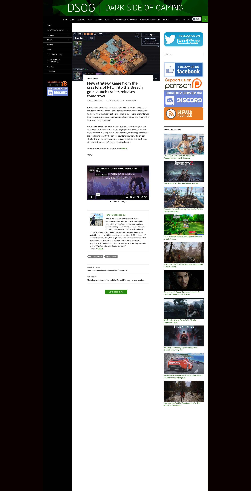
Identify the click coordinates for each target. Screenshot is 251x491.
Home (65, 19)
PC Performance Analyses (150, 19)
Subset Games (111, 256)
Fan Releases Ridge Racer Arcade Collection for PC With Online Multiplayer (183, 376)
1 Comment (132, 101)
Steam (124, 148)
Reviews (166, 19)
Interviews (51, 71)
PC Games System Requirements (125, 19)
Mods (107, 19)
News (72, 19)
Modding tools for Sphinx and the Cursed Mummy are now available (116, 278)
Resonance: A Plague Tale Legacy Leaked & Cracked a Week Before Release (181, 293)
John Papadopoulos (115, 101)
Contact (176, 19)
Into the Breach (95, 256)
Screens (81, 19)
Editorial (50, 66)
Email (100, 249)
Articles (50, 35)
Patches (99, 19)
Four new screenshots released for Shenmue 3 (107, 269)
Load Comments (116, 292)
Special (50, 40)
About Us (186, 19)
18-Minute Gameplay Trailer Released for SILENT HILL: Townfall (180, 348)
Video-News (92, 79)
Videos (90, 19)
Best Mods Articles (54, 55)
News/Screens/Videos (55, 30)
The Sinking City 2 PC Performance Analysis (182, 183)
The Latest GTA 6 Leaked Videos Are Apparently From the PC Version (179, 157)
